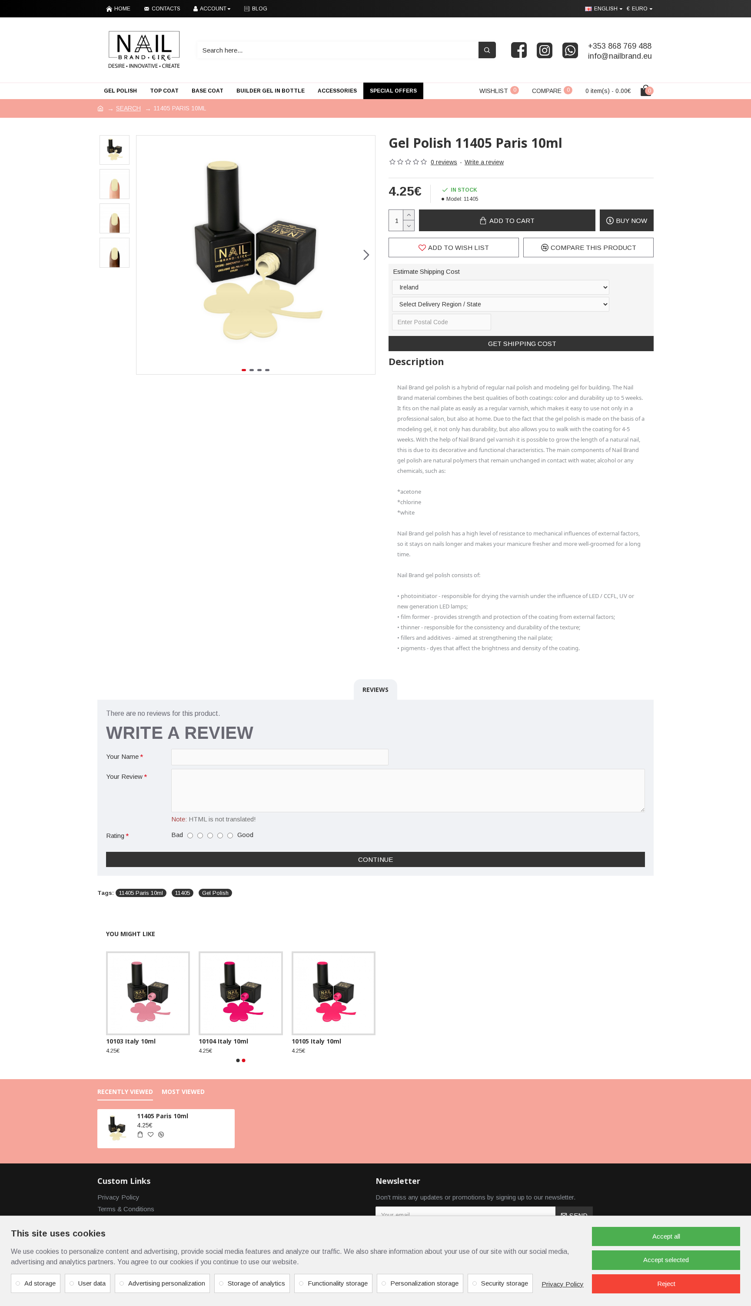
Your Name (122, 756)
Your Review (124, 776)
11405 (182, 893)
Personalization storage (424, 1283)
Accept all (666, 1236)
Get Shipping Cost (521, 343)
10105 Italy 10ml (316, 1041)
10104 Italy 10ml (223, 1041)
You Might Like (130, 934)
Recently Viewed (125, 1092)
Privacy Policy (563, 1284)
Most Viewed (183, 1092)
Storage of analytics (256, 1283)
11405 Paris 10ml (141, 893)
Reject (666, 1283)
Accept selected (666, 1259)
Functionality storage (338, 1283)
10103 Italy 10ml (131, 1041)
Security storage (504, 1283)
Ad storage (40, 1283)
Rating (115, 835)
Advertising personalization (166, 1283)
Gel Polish (215, 893)
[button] (145, 254)
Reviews (375, 689)
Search (128, 108)
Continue (375, 859)
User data (92, 1283)
